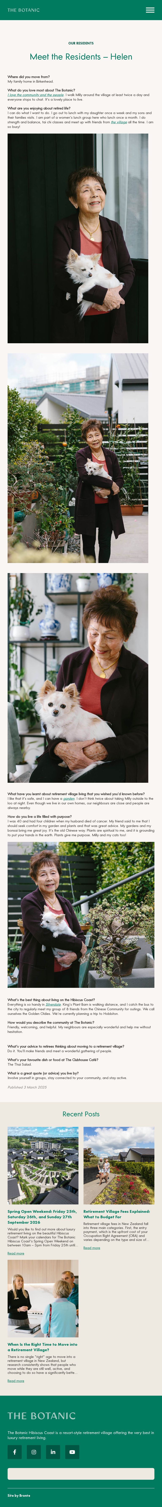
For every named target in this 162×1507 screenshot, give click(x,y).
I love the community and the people (35, 95)
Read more (16, 1253)
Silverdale (53, 1004)
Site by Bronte (19, 1495)
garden (68, 799)
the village (119, 122)
